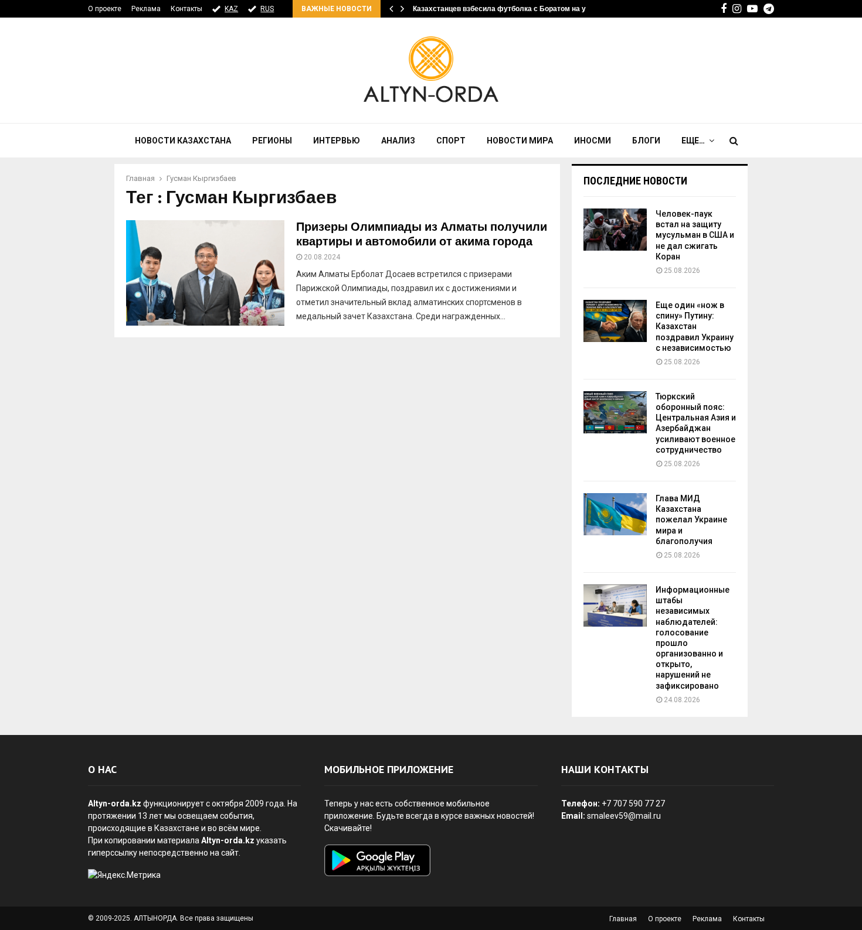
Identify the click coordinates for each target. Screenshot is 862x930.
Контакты (186, 9)
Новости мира (520, 140)
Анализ (398, 140)
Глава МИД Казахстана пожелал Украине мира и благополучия (691, 520)
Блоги (646, 140)
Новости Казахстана (183, 140)
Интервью (336, 140)
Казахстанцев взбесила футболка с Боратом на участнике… (518, 9)
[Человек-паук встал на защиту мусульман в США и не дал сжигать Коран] (615, 229)
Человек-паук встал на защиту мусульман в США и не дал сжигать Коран (695, 235)
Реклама (146, 9)
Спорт (451, 140)
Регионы (272, 140)
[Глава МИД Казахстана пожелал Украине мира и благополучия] (615, 514)
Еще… (693, 140)
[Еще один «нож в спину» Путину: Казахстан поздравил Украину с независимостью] (615, 321)
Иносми (592, 140)
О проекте (104, 9)
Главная (623, 919)
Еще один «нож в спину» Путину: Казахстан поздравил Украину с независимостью (695, 326)
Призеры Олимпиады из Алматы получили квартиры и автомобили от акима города (421, 234)
